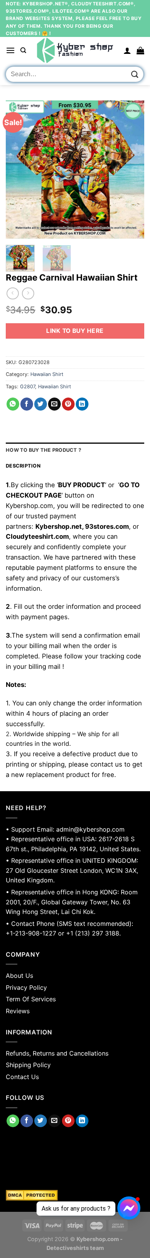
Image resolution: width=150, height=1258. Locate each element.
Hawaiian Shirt (46, 374)
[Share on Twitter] (40, 404)
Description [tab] (23, 466)
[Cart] (140, 50)
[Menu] (10, 50)
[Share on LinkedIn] (82, 404)
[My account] (127, 50)
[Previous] (18, 170)
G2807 (27, 386)
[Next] (132, 170)
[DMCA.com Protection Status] (75, 1195)
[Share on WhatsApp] (13, 404)
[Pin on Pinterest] (68, 404)
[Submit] (135, 74)
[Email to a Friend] (54, 404)
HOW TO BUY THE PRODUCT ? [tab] (43, 450)
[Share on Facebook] (26, 404)
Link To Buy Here (74, 330)
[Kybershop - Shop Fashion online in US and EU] (75, 50)
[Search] (23, 50)
